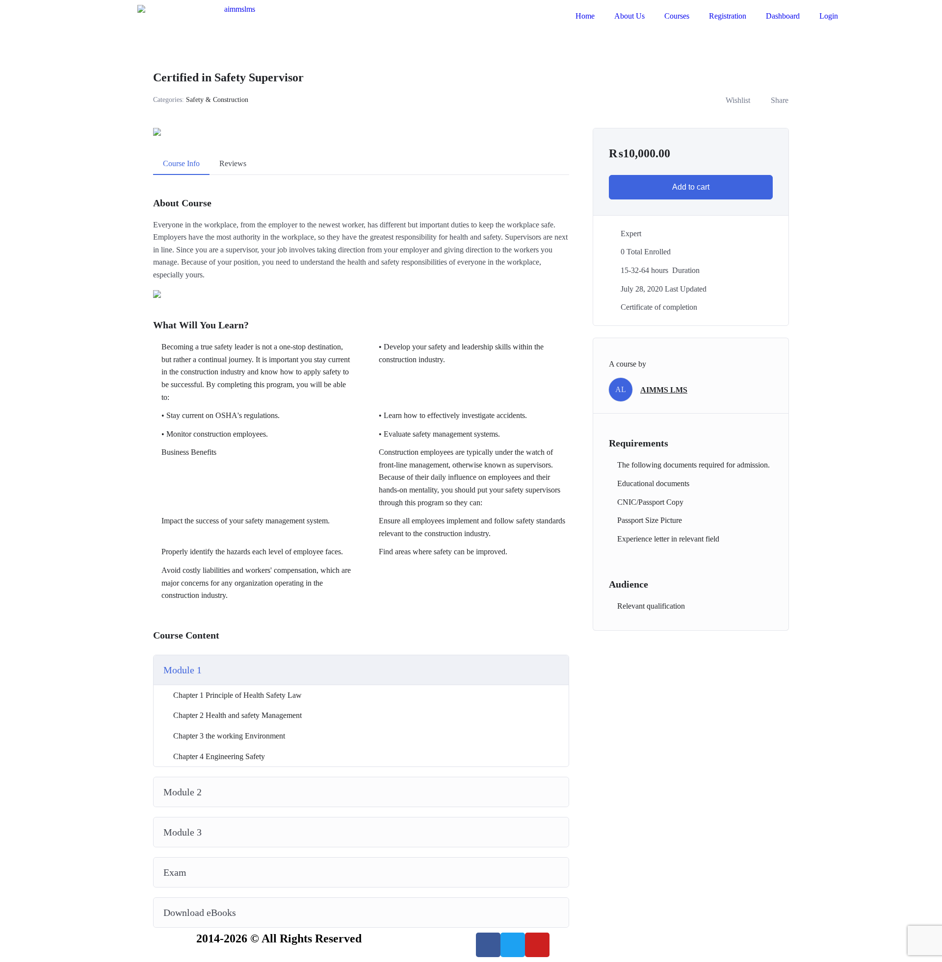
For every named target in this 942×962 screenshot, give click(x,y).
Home (585, 16)
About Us (629, 16)
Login (828, 16)
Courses (676, 16)
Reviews (232, 163)
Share (779, 100)
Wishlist (738, 100)
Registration (727, 16)
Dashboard (783, 16)
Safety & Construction (217, 99)
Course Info (181, 163)
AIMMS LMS (663, 390)
